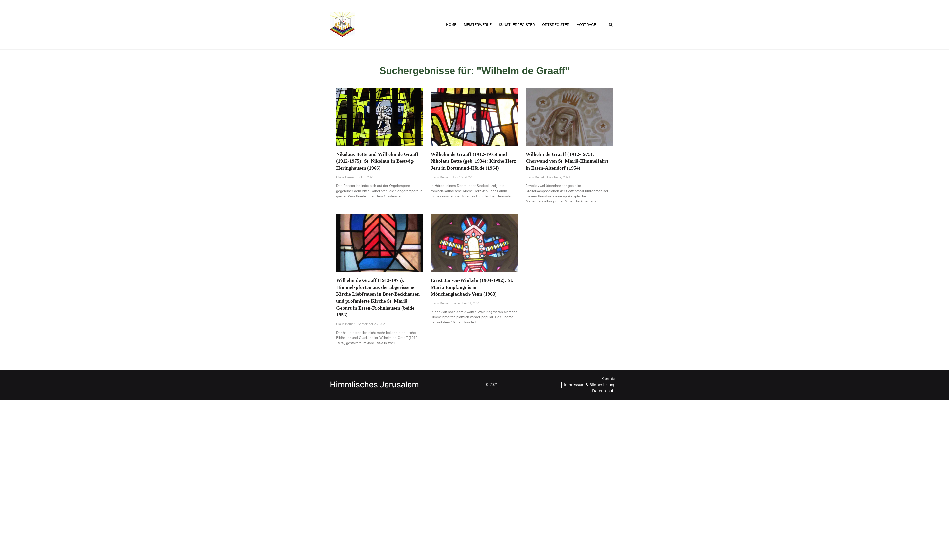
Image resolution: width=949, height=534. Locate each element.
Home (451, 25)
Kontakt (608, 378)
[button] (611, 25)
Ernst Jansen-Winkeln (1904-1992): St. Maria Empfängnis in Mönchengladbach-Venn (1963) (472, 287)
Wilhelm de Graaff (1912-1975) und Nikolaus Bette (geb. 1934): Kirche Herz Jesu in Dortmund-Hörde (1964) (473, 161)
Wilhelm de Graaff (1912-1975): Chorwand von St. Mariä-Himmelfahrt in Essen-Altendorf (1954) (567, 161)
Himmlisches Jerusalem (374, 384)
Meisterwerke (478, 25)
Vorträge (586, 25)
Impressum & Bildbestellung (590, 384)
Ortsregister (555, 25)
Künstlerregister (517, 25)
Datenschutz (604, 390)
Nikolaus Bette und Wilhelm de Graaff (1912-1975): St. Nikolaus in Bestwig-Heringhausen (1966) (377, 161)
